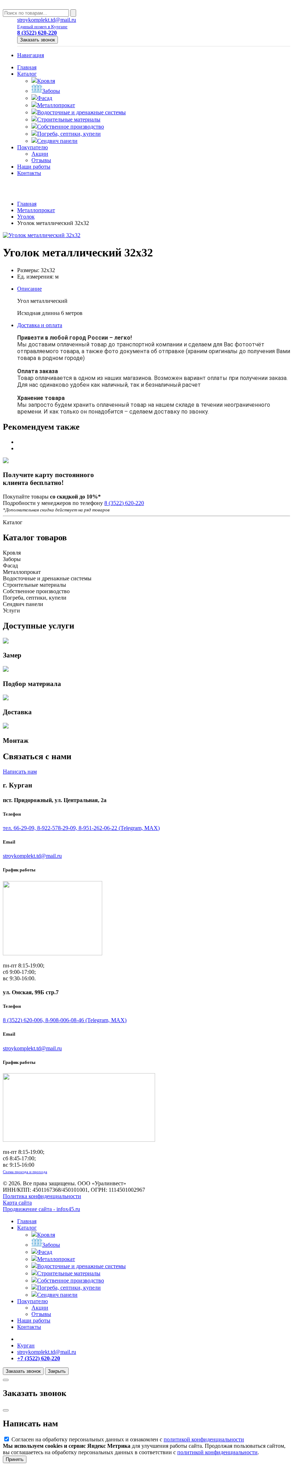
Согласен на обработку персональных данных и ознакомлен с (127, 1439)
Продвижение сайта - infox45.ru (41, 1209)
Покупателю (32, 147)
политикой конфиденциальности (204, 1439)
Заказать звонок (37, 39)
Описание (29, 289)
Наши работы (33, 167)
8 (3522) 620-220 (124, 503)
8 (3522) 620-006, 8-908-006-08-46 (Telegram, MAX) (64, 1020)
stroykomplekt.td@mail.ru (46, 20)
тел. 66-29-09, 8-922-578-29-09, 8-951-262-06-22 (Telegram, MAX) (81, 828)
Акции (39, 154)
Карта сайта (17, 1203)
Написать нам (20, 772)
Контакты (29, 173)
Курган (26, 1345)
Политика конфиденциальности (42, 1196)
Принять (15, 1459)
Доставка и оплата (39, 325)
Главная (26, 67)
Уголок (26, 217)
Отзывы (41, 160)
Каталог (27, 74)
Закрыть (57, 1371)
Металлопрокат (36, 210)
